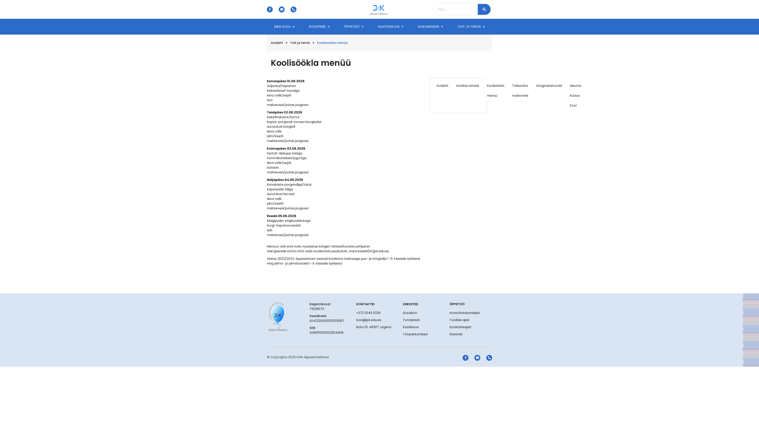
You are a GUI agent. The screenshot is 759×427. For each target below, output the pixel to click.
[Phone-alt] (293, 9)
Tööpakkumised (415, 334)
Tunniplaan (411, 320)
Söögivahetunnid (549, 85)
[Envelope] (282, 9)
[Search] (484, 9)
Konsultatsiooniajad (464, 313)
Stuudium (410, 313)
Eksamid (455, 334)
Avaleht (277, 43)
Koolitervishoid (467, 85)
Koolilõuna (411, 327)
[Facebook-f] (270, 9)
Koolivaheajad (460, 327)
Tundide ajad (459, 320)
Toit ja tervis (300, 43)
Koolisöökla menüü (495, 90)
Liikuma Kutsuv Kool (575, 95)
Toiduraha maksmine (520, 90)
